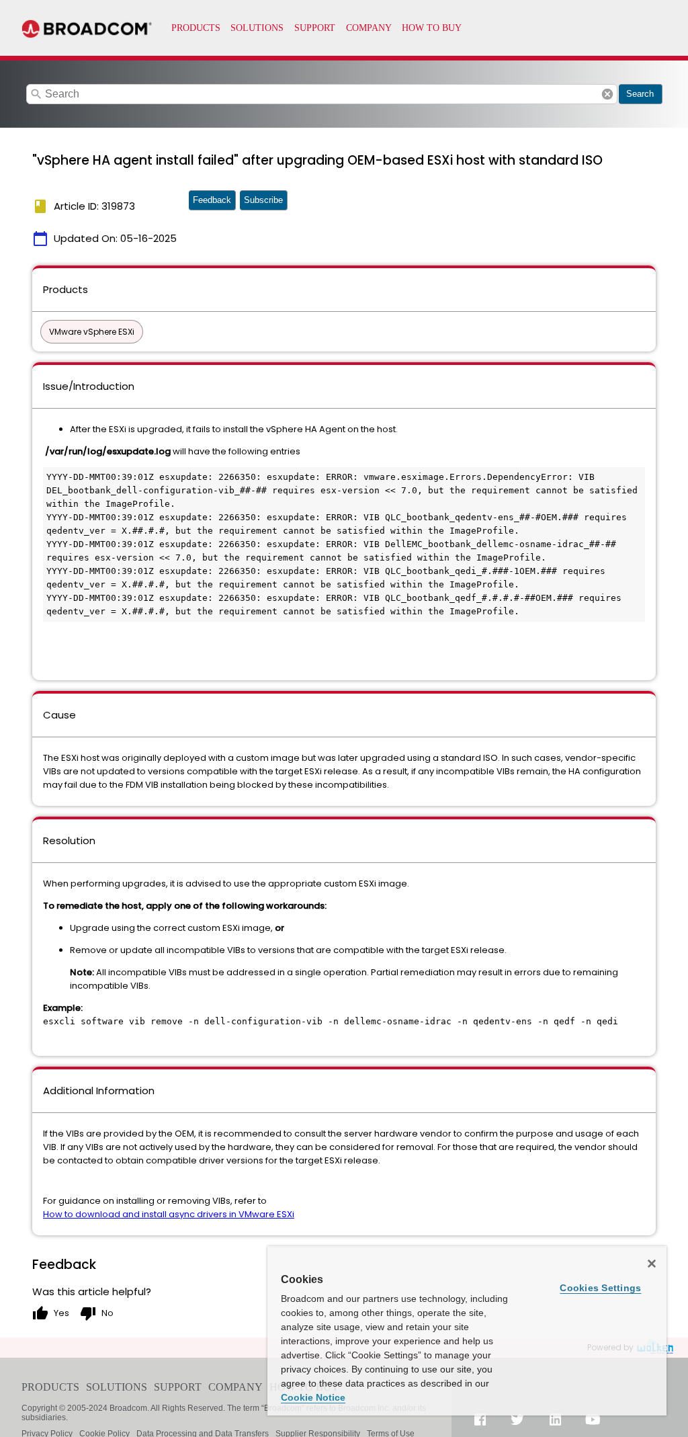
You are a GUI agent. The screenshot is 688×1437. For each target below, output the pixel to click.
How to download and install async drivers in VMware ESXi (168, 1214)
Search (640, 94)
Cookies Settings (600, 1287)
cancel (607, 94)
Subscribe (263, 200)
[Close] (652, 1264)
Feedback (212, 200)
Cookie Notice (313, 1397)
